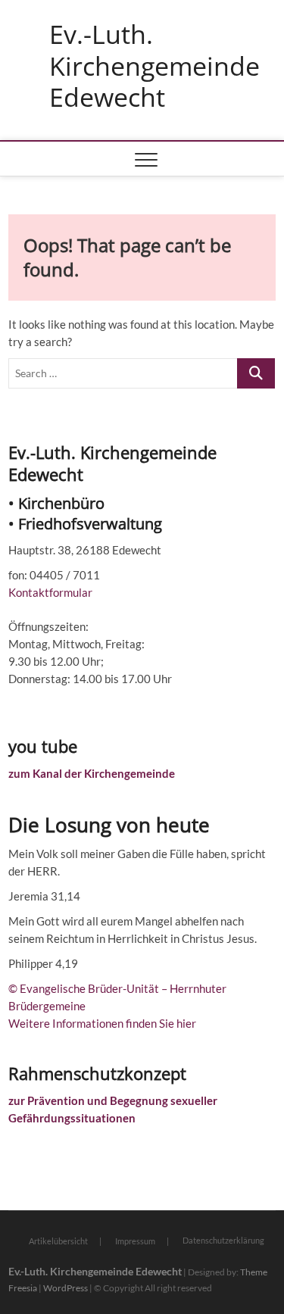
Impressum (135, 1241)
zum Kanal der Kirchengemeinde (91, 773)
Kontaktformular (50, 592)
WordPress (65, 1288)
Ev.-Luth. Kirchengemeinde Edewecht (154, 66)
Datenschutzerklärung (223, 1240)
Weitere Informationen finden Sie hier (102, 1023)
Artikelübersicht (58, 1241)
